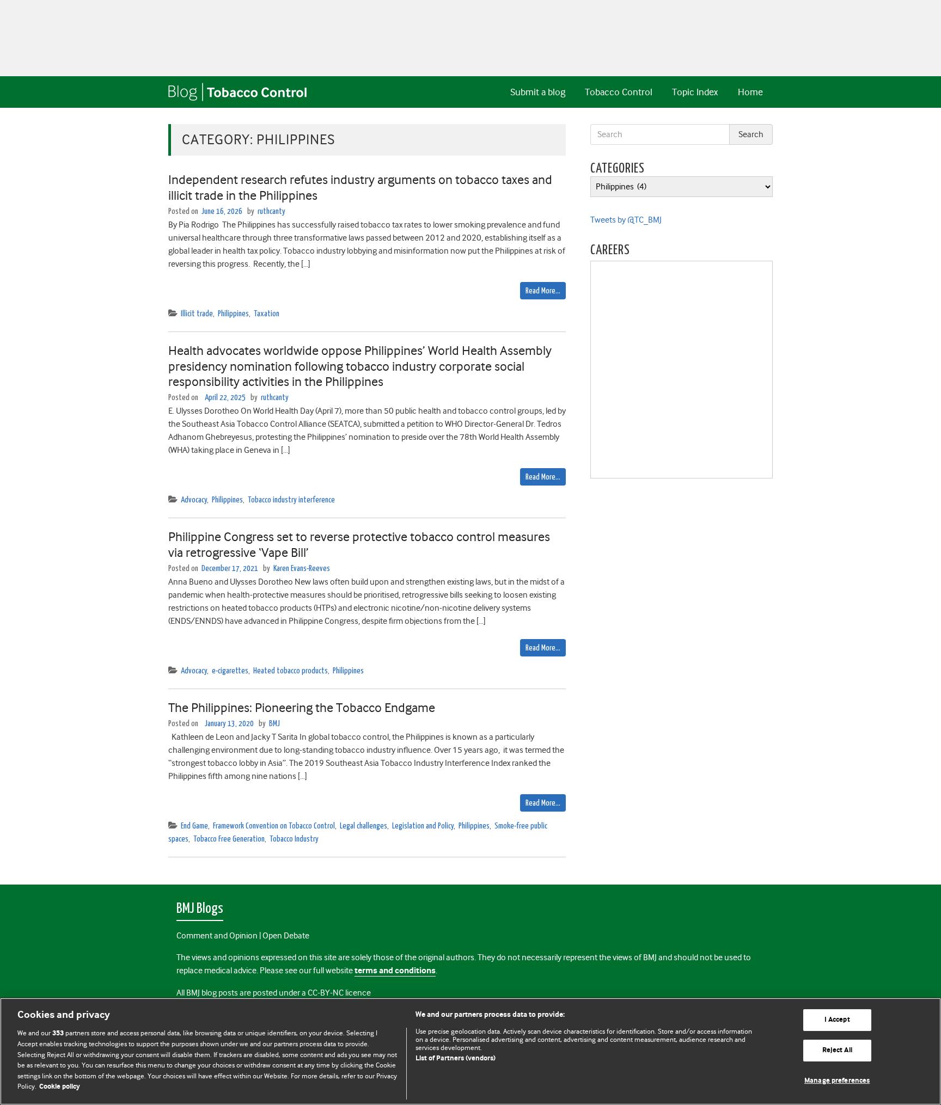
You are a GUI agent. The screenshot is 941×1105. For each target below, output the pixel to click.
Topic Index (695, 92)
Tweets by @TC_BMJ (626, 220)
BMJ (274, 724)
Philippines (233, 314)
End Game (194, 826)
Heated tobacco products (290, 671)
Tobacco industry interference (291, 500)
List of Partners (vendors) (455, 1058)
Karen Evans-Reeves (301, 568)
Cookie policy (59, 1087)
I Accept (837, 1020)
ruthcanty (271, 211)
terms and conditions (395, 971)
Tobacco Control (618, 92)
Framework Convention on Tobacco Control (274, 826)
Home (750, 92)
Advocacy (194, 500)
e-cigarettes (230, 671)
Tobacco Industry (294, 839)
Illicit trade (197, 314)
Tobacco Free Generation (229, 839)
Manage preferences (837, 1081)
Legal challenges (363, 826)
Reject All (837, 1050)
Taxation (266, 314)
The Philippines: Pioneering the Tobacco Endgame (301, 707)
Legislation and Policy (423, 826)
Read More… (543, 291)
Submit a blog (537, 92)
